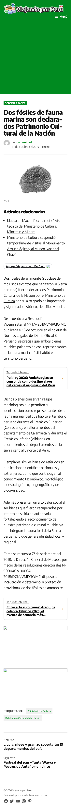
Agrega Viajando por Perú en (25, 266)
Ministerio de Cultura (39, 711)
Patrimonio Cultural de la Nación (22, 718)
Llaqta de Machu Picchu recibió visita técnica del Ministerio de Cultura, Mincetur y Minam (35, 226)
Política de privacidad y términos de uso (25, 795)
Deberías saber (15, 103)
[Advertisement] (35, 58)
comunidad (24, 142)
